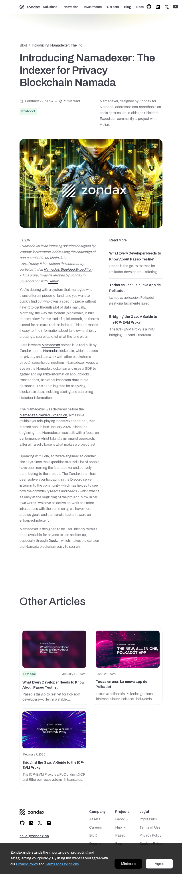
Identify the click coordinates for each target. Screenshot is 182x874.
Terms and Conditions (62, 864)
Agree (159, 864)
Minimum (128, 864)
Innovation (71, 7)
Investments (93, 7)
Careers (113, 7)
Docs (140, 7)
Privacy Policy (27, 864)
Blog (127, 7)
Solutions (50, 7)
